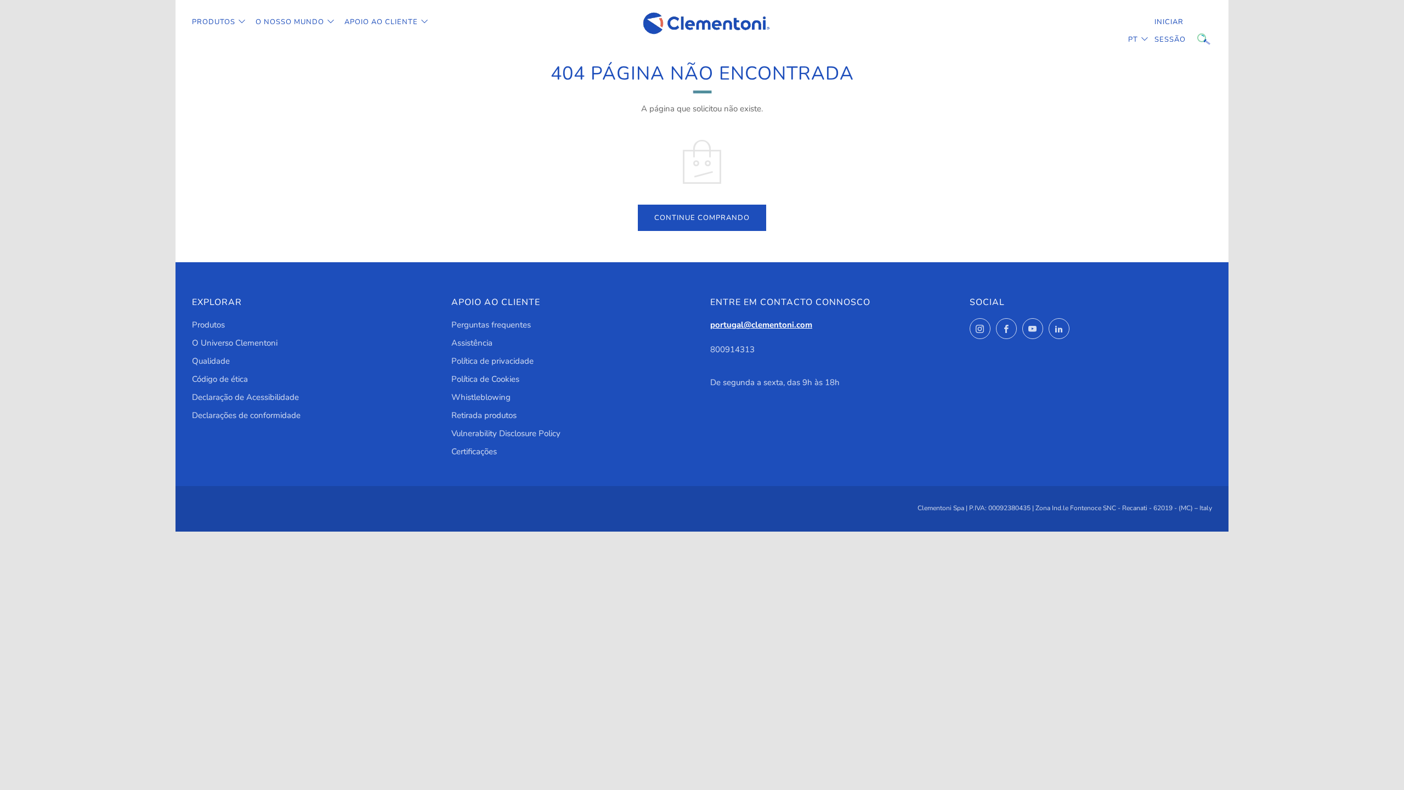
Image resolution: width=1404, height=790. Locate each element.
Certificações (474, 451)
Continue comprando (702, 218)
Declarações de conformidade (246, 415)
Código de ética (220, 379)
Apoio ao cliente (381, 22)
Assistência (471, 342)
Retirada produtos (484, 415)
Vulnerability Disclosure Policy (506, 433)
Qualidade (211, 361)
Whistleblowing (481, 397)
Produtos (213, 22)
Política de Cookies (485, 379)
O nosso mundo (290, 22)
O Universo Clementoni (235, 342)
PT (1133, 39)
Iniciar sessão (1162, 30)
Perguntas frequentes (491, 324)
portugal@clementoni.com (761, 324)
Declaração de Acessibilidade (245, 397)
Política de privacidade (492, 361)
